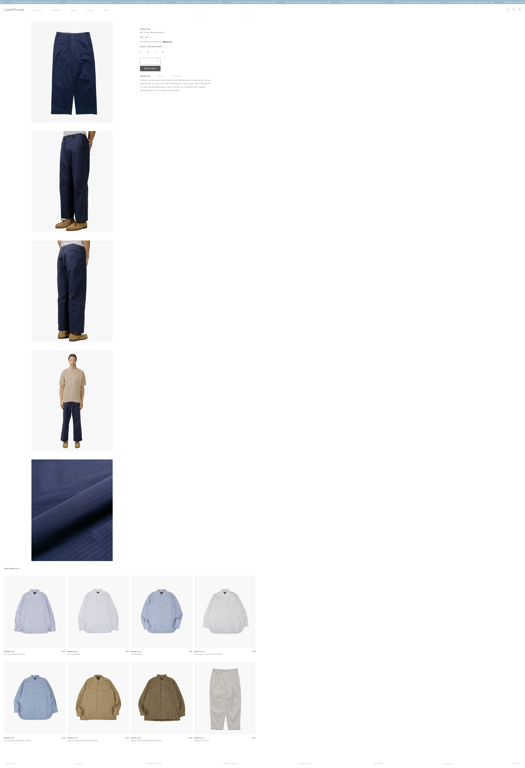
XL (163, 52)
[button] (56, 10)
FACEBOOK (447, 763)
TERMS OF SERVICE (230, 763)
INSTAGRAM (377, 763)
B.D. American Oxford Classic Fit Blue (17, 740)
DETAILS (161, 76)
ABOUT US (80, 763)
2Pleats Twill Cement (201, 740)
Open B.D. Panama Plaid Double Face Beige (83, 740)
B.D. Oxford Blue (137, 654)
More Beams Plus (11, 568)
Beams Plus (145, 29)
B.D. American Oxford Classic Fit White (208, 654)
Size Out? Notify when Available (151, 46)
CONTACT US (9, 763)
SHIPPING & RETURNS (153, 763)
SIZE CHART (176, 76)
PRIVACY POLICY (305, 763)
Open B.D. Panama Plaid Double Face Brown (146, 740)
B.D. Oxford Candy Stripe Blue (14, 654)
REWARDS (517, 763)
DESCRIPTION (145, 76)
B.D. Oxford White (74, 654)
